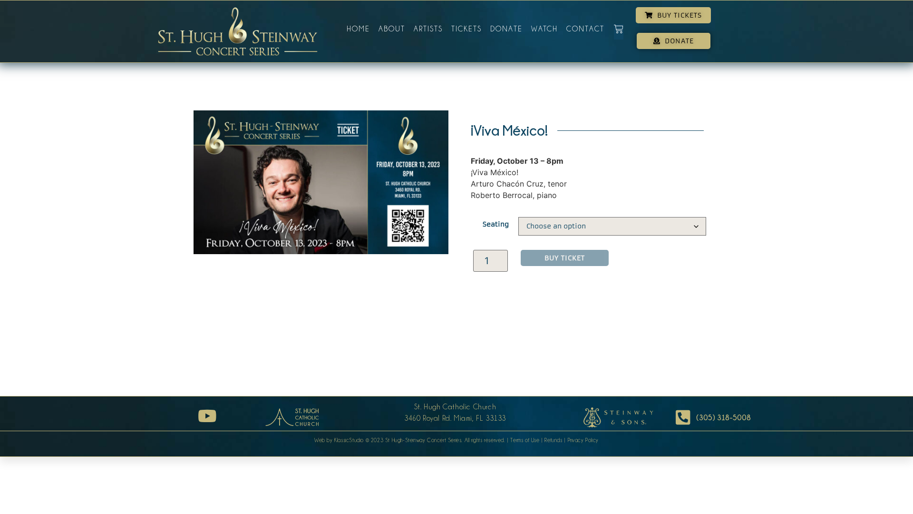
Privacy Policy (583, 440)
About (392, 29)
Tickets (466, 29)
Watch (544, 29)
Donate (506, 29)
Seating (496, 224)
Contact (585, 29)
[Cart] (618, 32)
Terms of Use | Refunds (536, 440)
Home (358, 29)
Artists (428, 29)
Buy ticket (564, 258)
